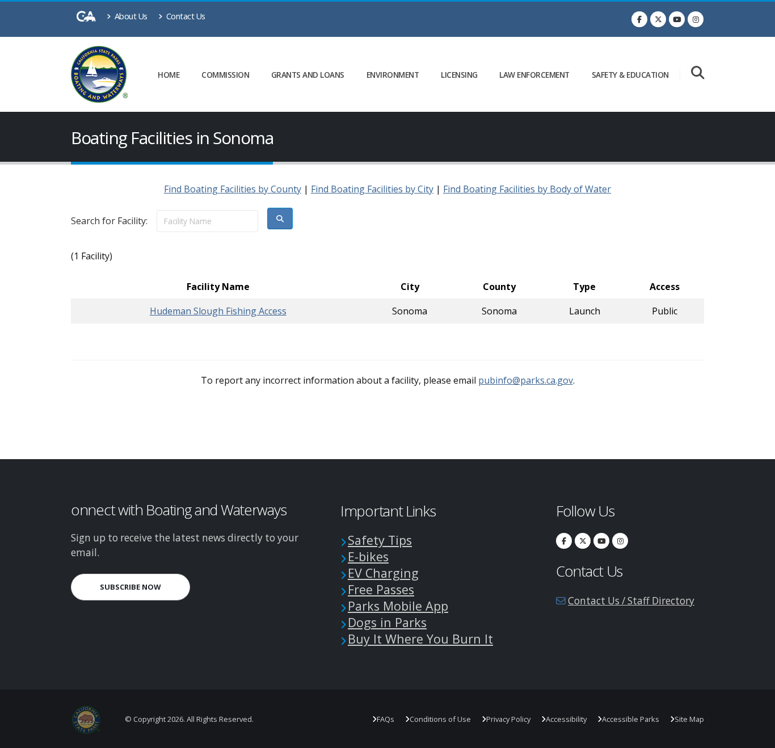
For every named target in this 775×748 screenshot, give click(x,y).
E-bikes (368, 556)
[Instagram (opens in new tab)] (696, 19)
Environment (393, 74)
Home (168, 74)
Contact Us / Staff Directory (631, 600)
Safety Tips (380, 540)
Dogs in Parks (387, 622)
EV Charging (383, 573)
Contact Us (184, 16)
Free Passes (381, 589)
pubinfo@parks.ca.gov (525, 380)
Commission (225, 74)
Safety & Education (630, 74)
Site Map (689, 719)
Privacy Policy (508, 719)
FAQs (385, 719)
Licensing (459, 74)
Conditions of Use (440, 719)
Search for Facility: (109, 221)
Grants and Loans (307, 74)
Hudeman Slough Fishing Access (218, 311)
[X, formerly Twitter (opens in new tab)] (658, 19)
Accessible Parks (630, 719)
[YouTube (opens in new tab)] (677, 19)
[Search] (697, 73)
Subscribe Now (145, 586)
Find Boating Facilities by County (232, 189)
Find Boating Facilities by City (372, 189)
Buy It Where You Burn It (420, 639)
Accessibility (566, 719)
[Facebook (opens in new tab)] (639, 19)
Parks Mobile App (398, 606)
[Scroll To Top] (755, 735)
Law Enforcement (534, 74)
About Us (130, 16)
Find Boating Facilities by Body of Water (527, 189)
